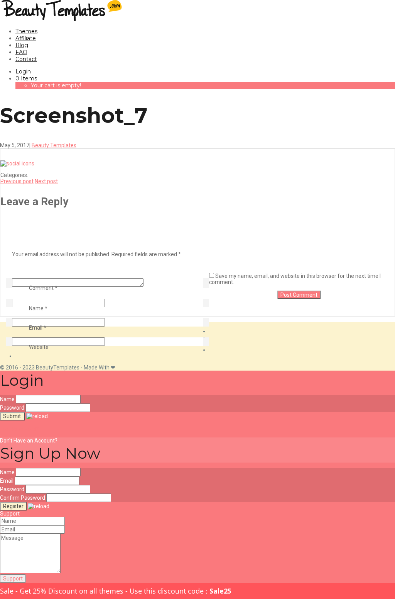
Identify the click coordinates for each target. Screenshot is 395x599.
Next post (46, 181)
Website (39, 347)
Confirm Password (22, 498)
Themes (26, 31)
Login (23, 71)
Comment (43, 288)
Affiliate (25, 38)
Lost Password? (19, 429)
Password (12, 408)
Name (38, 308)
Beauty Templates (54, 145)
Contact (26, 59)
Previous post (17, 181)
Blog (21, 45)
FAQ (21, 52)
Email (37, 328)
